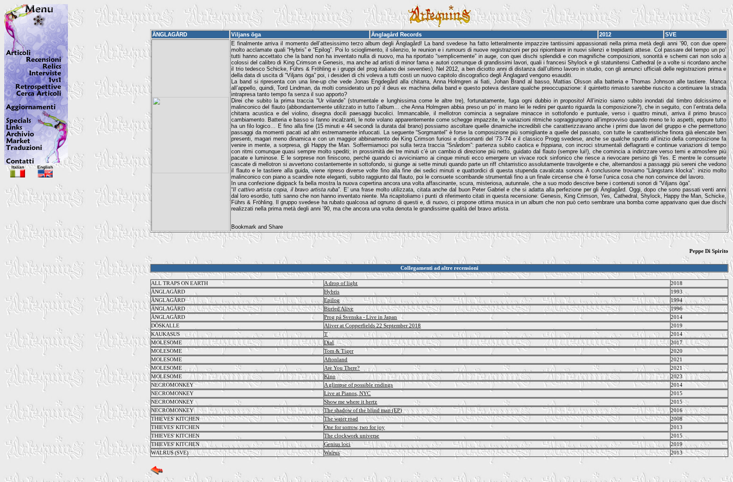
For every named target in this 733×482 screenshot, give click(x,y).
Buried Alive (338, 308)
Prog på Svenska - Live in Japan (360, 317)
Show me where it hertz (350, 402)
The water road (341, 419)
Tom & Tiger (338, 351)
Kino (330, 376)
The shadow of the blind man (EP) (363, 410)
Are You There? (342, 368)
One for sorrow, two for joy (354, 427)
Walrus (332, 452)
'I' (325, 334)
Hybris (331, 291)
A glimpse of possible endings (358, 385)
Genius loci (337, 444)
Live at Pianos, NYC (347, 393)
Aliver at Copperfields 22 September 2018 (372, 325)
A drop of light (341, 283)
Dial (329, 342)
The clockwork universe (351, 435)
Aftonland (335, 359)
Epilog (332, 300)
